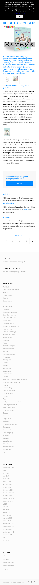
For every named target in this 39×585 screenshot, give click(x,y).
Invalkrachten (7, 337)
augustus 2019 (8, 501)
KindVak (6, 351)
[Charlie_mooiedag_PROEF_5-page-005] (15, 79)
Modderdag (7, 368)
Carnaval (6, 309)
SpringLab (6, 435)
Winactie (6, 444)
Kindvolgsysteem (9, 354)
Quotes (5, 413)
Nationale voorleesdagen (11, 382)
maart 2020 (7, 481)
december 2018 (8, 523)
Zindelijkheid (7, 449)
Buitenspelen (7, 306)
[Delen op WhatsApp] (19, 241)
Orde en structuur (9, 390)
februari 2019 (7, 518)
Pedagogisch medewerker (12, 402)
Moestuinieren (7, 374)
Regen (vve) (7, 418)
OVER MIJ (6, 559)
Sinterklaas (7, 427)
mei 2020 (6, 476)
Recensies (6, 416)
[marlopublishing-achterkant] (7, 132)
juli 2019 (5, 504)
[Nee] (36, 10)
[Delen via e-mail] (33, 241)
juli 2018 (5, 537)
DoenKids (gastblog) (10, 312)
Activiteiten (6, 287)
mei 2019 (6, 509)
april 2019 (6, 512)
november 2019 (8, 493)
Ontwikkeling (7, 388)
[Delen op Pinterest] (26, 241)
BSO (4, 304)
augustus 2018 (8, 535)
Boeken (5, 298)
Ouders (5, 396)
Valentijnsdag (7, 441)
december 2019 (8, 490)
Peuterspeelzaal (8, 410)
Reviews (6, 421)
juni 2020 (6, 473)
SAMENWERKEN (8, 563)
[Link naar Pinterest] (34, 581)
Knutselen (6, 357)
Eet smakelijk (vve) (9, 318)
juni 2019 (6, 507)
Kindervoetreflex (8, 348)
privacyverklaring (19, 13)
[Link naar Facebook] (28, 581)
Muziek (5, 376)
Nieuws (5, 385)
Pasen (5, 399)
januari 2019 (7, 521)
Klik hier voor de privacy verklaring (14, 271)
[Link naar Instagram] (31, 581)
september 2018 (8, 532)
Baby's (5, 292)
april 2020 (6, 479)
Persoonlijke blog (9, 407)
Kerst (5, 343)
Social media (7, 430)
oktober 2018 (7, 529)
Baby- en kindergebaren (11, 290)
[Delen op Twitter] (13, 241)
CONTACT (6, 569)
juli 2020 (5, 470)
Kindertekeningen (9, 346)
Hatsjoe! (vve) (7, 329)
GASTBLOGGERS (8, 566)
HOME (5, 556)
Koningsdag (7, 360)
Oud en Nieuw (8, 393)
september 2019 (8, 498)
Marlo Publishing (9, 203)
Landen (5, 362)
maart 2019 (7, 515)
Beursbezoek (7, 295)
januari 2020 (7, 487)
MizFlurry (6, 365)
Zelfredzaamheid (8, 446)
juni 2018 (6, 540)
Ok (19, 16)
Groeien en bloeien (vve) (11, 326)
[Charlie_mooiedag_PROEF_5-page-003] (7, 79)
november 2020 (8, 467)
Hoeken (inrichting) (9, 332)
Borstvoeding (7, 301)
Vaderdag (6, 438)
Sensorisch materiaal (10, 424)
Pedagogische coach (10, 404)
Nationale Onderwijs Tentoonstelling (15, 379)
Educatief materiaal (9, 315)
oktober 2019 (7, 495)
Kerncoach (6, 340)
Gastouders (7, 320)
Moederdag (7, 371)
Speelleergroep (8, 432)
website (26, 209)
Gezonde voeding (9, 323)
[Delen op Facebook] (6, 241)
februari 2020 (7, 484)
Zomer (5, 452)
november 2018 (8, 526)
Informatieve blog (9, 334)
